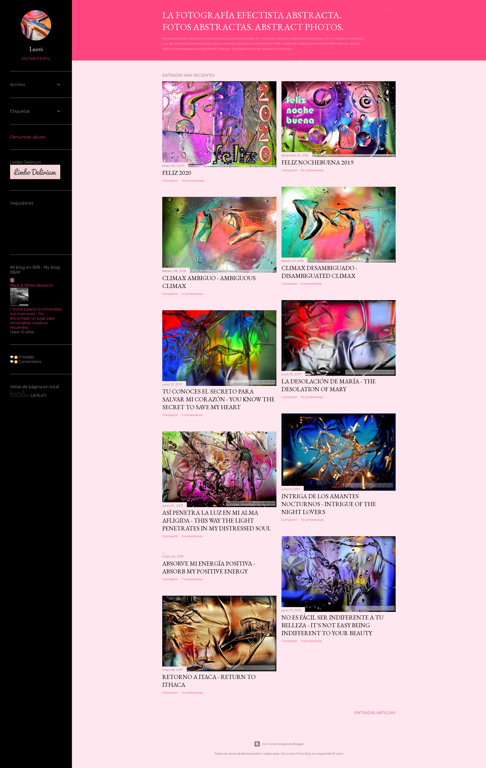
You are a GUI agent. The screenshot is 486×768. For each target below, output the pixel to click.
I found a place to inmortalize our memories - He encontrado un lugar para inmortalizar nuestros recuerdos (36, 318)
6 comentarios (192, 692)
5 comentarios (311, 283)
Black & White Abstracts (31, 285)
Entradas (25, 357)
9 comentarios (192, 415)
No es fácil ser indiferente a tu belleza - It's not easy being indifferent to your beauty (332, 625)
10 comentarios (193, 180)
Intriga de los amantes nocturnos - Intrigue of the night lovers (328, 504)
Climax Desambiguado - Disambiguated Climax (319, 272)
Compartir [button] (170, 180)
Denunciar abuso (27, 137)
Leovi (36, 49)
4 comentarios (192, 294)
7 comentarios (192, 579)
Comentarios (29, 361)
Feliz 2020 (176, 173)
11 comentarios (311, 641)
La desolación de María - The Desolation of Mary (328, 385)
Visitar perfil (36, 58)
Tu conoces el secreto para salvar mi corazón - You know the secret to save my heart (218, 399)
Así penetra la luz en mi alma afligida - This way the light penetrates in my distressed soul (216, 520)
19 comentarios (312, 397)
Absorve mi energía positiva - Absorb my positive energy (208, 567)
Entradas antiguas (375, 713)
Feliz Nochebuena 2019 (317, 162)
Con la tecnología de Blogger (283, 744)
